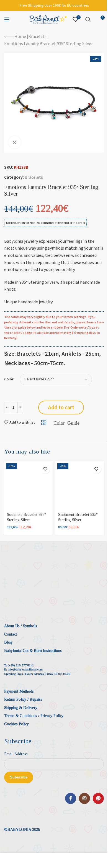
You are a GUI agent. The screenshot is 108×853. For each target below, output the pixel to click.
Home (20, 37)
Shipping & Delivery (20, 708)
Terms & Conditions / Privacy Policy (33, 716)
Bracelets (37, 37)
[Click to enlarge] (14, 142)
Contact (10, 634)
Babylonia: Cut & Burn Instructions (33, 651)
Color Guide (66, 422)
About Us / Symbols (20, 626)
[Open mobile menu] (6, 19)
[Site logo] (48, 19)
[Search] (88, 19)
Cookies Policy (16, 724)
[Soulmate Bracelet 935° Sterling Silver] (28, 485)
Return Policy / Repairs (23, 699)
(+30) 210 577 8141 (21, 665)
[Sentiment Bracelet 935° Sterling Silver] (79, 485)
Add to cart (61, 407)
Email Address (16, 754)
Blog (8, 642)
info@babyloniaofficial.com (25, 669)
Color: (9, 379)
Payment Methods (19, 691)
